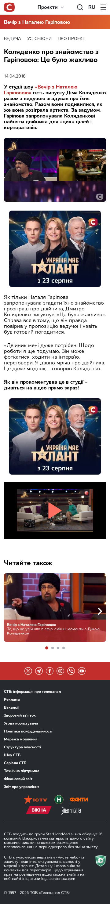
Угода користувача (21, 723)
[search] (80, 7)
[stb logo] (9, 7)
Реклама (12, 699)
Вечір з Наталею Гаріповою (37, 22)
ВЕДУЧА (12, 38)
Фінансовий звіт (18, 779)
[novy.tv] (59, 800)
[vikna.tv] (39, 810)
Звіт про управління (21, 787)
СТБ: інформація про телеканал (32, 691)
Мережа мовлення (21, 739)
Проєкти (48, 7)
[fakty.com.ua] (79, 800)
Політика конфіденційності (28, 731)
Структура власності (22, 747)
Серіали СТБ (15, 763)
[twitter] (28, 671)
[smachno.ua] (71, 810)
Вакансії (11, 707)
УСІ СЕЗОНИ (39, 38)
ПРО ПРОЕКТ (71, 38)
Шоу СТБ (12, 755)
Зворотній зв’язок (20, 715)
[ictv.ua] (35, 800)
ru (91, 7)
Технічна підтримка (21, 771)
